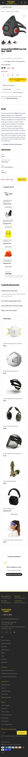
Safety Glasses (5, 650)
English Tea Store (5, 685)
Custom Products (5, 640)
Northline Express (5, 691)
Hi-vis (2, 656)
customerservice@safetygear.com (10, 619)
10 (3, 75)
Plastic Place (4, 694)
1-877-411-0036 (7, 615)
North (2, 53)
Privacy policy (5, 721)
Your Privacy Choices (6, 724)
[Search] (21, 2)
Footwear (3, 659)
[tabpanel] (14, 26)
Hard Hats (3, 646)
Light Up (3, 688)
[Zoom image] (24, 16)
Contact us (4, 708)
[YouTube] (14, 632)
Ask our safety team (18, 92)
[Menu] (3, 2)
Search (2, 752)
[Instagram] (6, 632)
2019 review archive (6, 715)
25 (8, 75)
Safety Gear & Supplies (12, 11)
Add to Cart (22, 179)
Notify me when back (8, 85)
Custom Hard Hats (6, 643)
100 (17, 75)
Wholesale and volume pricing (9, 673)
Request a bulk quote (12, 98)
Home (3, 11)
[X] (10, 632)
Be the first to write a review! (14, 574)
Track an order (5, 712)
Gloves (3, 653)
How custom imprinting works (9, 676)
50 (12, 75)
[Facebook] (2, 632)
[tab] (3, 42)
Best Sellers (4, 662)
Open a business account (7, 670)
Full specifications (5, 64)
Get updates (22, 733)
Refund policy (4, 718)
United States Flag (6, 697)
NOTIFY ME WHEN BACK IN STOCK (17, 79)
